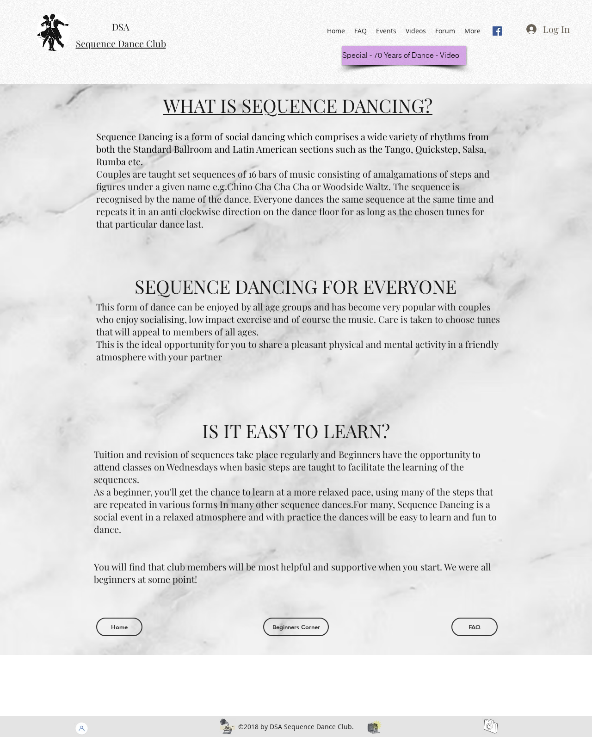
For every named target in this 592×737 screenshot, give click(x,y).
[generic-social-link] (497, 31)
